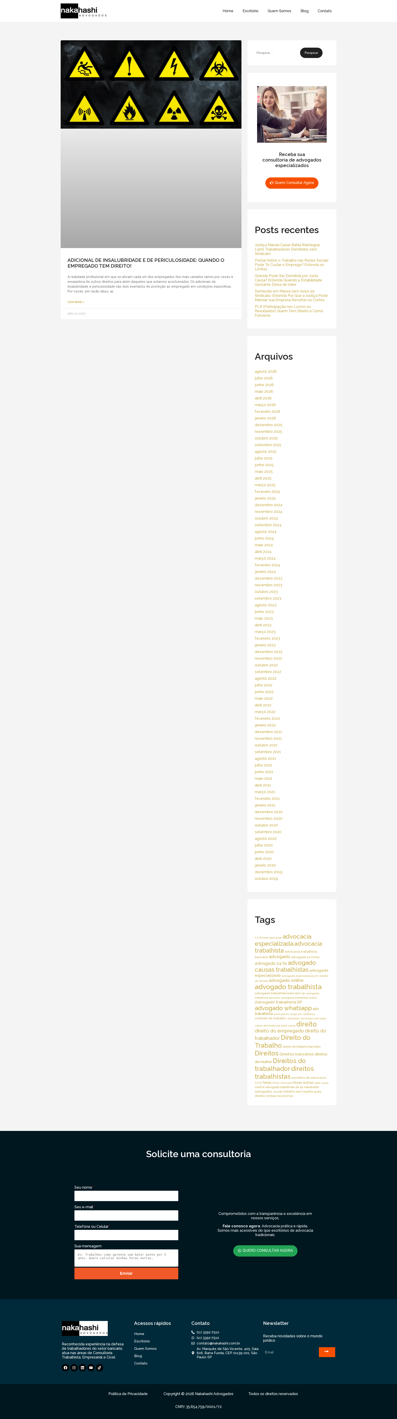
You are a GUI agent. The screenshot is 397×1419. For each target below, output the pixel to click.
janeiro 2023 (265, 645)
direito (306, 1024)
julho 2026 (264, 378)
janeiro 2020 (265, 865)
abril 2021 (263, 785)
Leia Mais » (76, 302)
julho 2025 (263, 458)
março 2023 (265, 632)
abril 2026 (263, 398)
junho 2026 (264, 385)
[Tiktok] (99, 1367)
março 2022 (265, 712)
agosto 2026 (266, 371)
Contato (325, 11)
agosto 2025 (265, 451)
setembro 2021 (268, 752)
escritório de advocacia (309, 1077)
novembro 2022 (268, 658)
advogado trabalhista (288, 987)
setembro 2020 (268, 832)
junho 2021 (264, 772)
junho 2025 (264, 465)
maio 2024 (264, 545)
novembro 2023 (268, 585)
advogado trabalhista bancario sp (280, 993)
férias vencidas (282, 1082)
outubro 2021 (266, 745)
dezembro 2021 (268, 732)
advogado (279, 956)
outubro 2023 (266, 592)
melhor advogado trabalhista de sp (279, 1087)
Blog (305, 11)
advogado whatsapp (283, 1008)
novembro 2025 (268, 431)
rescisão (278, 1091)
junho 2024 (264, 538)
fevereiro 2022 (267, 718)
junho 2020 (264, 852)
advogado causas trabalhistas (285, 966)
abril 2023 (263, 625)
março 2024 (265, 558)
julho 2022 (263, 685)
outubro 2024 (266, 518)
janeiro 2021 (265, 805)
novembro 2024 (268, 511)
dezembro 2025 (268, 425)
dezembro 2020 (269, 812)
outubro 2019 (266, 878)
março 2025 (265, 485)
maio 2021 (263, 778)
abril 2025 (263, 478)
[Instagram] (74, 1367)
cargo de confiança (302, 1014)
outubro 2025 (266, 438)
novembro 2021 (268, 738)
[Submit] (327, 1352)
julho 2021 (263, 765)
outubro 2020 (266, 825)
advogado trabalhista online (299, 997)
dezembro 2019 (268, 872)
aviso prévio (281, 1014)
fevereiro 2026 (267, 411)
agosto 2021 (265, 758)
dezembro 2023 (268, 578)
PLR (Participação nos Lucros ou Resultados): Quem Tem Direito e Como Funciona (289, 311)
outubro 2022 (266, 665)
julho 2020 (264, 845)
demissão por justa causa (279, 1025)
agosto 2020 (266, 838)
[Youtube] (91, 1367)
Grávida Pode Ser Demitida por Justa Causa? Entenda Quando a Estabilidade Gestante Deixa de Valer (288, 280)
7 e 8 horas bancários (268, 937)
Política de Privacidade (128, 1394)
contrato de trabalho (270, 1018)
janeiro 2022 (265, 725)
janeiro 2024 (265, 571)
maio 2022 (264, 698)
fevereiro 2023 (267, 638)
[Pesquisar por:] (277, 52)
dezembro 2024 (269, 505)
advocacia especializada (283, 940)
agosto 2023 (265, 605)
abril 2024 (263, 551)
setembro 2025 (268, 445)
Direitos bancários (297, 1054)
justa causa (321, 1082)
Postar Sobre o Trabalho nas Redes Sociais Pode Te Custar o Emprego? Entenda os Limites (292, 264)
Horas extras (303, 1082)
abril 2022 (263, 705)
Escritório (250, 11)
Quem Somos (279, 11)
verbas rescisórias (279, 1096)
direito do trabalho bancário (301, 1046)
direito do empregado (279, 1031)
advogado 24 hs (271, 963)
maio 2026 (264, 391)
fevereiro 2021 (267, 798)
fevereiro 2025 (267, 491)
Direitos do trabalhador (280, 1064)
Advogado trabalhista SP (278, 1002)
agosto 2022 (265, 678)
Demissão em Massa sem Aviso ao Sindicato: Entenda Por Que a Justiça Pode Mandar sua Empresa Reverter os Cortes (291, 295)
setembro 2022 (268, 672)
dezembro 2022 (268, 652)
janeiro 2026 (265, 418)
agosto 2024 (266, 531)
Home (228, 11)
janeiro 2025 (265, 498)
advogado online (286, 980)
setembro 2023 (268, 598)
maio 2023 (264, 618)
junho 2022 (264, 692)
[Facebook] (65, 1367)
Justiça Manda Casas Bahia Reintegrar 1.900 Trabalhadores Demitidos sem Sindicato (287, 249)
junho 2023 (264, 612)
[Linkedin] (82, 1367)
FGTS (258, 1082)
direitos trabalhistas (284, 1072)
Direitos (267, 1053)
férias (267, 1082)
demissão (293, 1018)
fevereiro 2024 (267, 565)
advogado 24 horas (305, 957)
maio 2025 (264, 471)
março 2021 (265, 792)
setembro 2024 (268, 525)
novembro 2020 (268, 818)
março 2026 (265, 405)
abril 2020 (263, 858)
